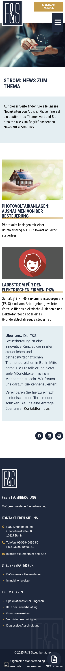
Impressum (34, 666)
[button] (39, 436)
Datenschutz (13, 666)
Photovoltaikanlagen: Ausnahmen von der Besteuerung (25, 211)
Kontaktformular (36, 408)
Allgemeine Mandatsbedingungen (31, 661)
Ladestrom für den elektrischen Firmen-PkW (28, 287)
